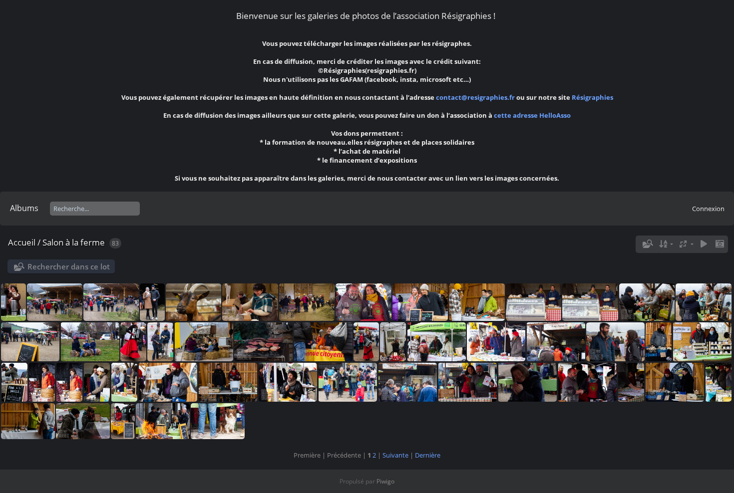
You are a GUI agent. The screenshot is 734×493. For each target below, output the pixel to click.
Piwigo (385, 481)
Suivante (395, 455)
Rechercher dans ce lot (68, 266)
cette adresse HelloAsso (532, 115)
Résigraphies (592, 97)
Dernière (427, 455)
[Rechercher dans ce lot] (647, 244)
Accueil (21, 242)
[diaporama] (704, 244)
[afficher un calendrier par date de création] (720, 244)
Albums (24, 208)
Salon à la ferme (73, 242)
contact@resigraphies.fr (476, 97)
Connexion (708, 208)
